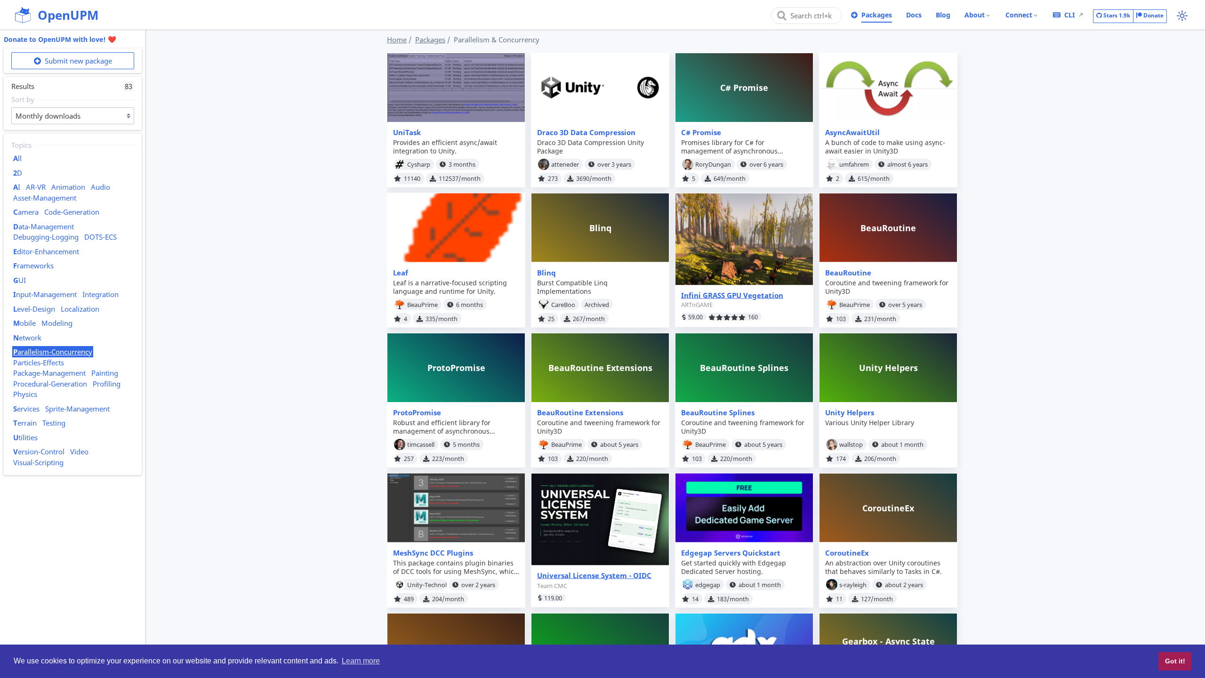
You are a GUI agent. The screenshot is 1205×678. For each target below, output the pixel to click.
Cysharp (418, 164)
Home (397, 39)
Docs (914, 14)
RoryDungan (713, 164)
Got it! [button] (1175, 661)
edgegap (707, 584)
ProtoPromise (417, 412)
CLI (1069, 14)
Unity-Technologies (427, 584)
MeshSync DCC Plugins (433, 552)
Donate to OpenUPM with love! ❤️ (60, 39)
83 (128, 86)
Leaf (400, 272)
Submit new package (77, 60)
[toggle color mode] (1182, 15)
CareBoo (563, 304)
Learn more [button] (361, 661)
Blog (943, 14)
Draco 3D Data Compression (586, 132)
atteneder (565, 164)
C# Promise (701, 132)
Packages (876, 14)
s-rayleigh (853, 584)
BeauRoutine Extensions (580, 412)
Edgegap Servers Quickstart (730, 552)
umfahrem (854, 164)
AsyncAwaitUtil (852, 132)
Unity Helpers (849, 412)
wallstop (851, 444)
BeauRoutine (848, 272)
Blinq (546, 272)
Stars (1116, 15)
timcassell (420, 444)
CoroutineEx (847, 552)
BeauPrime (422, 304)
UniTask (407, 132)
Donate (1153, 15)
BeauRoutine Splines (718, 412)
